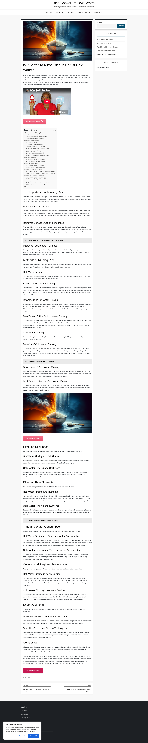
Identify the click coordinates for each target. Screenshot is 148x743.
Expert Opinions (29, 181)
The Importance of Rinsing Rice (34, 133)
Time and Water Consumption (33, 169)
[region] (22, 731)
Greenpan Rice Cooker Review (106, 50)
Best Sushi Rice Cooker (104, 43)
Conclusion (28, 187)
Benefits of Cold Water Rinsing (36, 152)
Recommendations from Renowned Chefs (38, 183)
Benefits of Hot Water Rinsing (35, 144)
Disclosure (71, 12)
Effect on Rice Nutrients (32, 163)
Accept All (33, 736)
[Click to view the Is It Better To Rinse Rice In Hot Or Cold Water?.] (35, 121)
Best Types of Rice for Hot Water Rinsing (38, 148)
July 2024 (24, 710)
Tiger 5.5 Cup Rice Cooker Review (107, 47)
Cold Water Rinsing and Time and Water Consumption (42, 173)
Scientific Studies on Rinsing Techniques (38, 185)
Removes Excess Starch (34, 135)
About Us (48, 12)
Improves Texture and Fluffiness (36, 138)
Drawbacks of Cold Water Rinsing (36, 154)
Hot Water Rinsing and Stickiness (36, 159)
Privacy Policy (84, 12)
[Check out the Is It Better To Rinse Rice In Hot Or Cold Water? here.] (33, 438)
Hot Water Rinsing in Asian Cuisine (37, 177)
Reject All (22, 736)
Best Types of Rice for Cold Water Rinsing (39, 155)
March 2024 (25, 714)
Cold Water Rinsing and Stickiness (36, 161)
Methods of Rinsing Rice (32, 140)
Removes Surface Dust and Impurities (37, 136)
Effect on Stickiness (30, 157)
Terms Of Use (98, 12)
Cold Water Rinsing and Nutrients (36, 167)
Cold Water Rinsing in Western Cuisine (38, 179)
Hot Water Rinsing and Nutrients (36, 165)
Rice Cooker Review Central (74, 3)
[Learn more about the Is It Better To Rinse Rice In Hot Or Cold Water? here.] (33, 671)
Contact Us (59, 12)
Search (99, 22)
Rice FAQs (26, 678)
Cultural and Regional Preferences (34, 175)
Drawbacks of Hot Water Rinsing (36, 146)
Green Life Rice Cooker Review (106, 54)
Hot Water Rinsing (32, 142)
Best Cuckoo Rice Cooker (105, 39)
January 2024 (25, 718)
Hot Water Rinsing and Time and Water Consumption (41, 171)
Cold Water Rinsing (33, 150)
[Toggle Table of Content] (54, 130)
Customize (11, 736)
